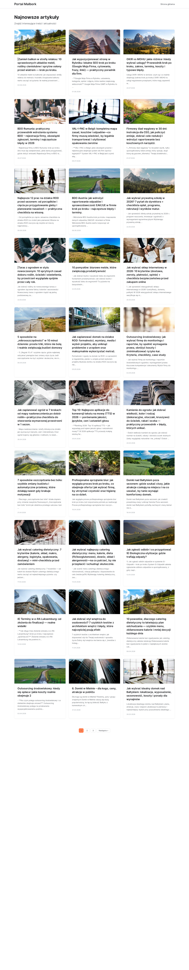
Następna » (103, 730)
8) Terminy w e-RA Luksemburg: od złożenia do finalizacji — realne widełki (39, 622)
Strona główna (167, 4)
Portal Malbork (25, 4)
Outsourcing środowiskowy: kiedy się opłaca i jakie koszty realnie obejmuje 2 (38, 692)
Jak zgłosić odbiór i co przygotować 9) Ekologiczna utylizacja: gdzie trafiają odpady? (149, 553)
